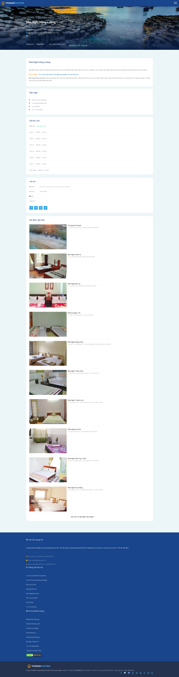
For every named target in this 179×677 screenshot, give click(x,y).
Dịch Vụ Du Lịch (31, 584)
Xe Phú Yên (29, 602)
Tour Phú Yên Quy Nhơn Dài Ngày (36, 580)
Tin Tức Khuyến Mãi (32, 646)
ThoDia (14, 3)
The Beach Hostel (74, 225)
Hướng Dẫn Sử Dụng (32, 637)
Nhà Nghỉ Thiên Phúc (75, 371)
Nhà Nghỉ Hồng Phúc (75, 342)
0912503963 (32, 29)
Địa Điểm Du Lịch (31, 589)
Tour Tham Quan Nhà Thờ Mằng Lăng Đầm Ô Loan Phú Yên (58, 74)
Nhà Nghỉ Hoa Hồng (75, 488)
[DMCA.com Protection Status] (34, 656)
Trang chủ (30, 44)
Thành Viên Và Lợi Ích (33, 624)
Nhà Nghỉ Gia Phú (74, 429)
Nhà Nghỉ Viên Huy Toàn (77, 458)
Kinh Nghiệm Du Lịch (32, 593)
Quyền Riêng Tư (31, 633)
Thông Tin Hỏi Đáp (32, 628)
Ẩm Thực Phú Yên (31, 598)
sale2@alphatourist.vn (39, 560)
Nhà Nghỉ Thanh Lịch (75, 400)
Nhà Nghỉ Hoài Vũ (74, 254)
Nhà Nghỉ (40, 44)
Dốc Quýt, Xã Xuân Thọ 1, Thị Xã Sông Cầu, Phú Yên (43, 33)
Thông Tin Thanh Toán (33, 650)
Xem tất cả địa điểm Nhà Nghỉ (82, 517)
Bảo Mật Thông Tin (32, 641)
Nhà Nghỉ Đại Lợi (74, 284)
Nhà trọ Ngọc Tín (74, 313)
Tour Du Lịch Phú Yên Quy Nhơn (36, 575)
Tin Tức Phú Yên (31, 607)
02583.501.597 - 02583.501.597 (45, 564)
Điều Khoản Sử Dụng (32, 619)
